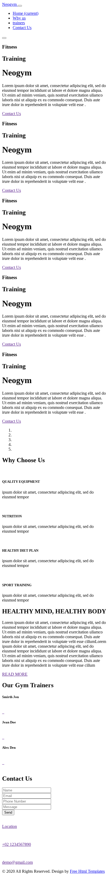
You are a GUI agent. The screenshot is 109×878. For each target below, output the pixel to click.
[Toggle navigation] (20, 6)
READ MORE (15, 674)
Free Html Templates (87, 871)
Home (25, 13)
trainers (19, 23)
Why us (19, 18)
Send (8, 812)
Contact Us (22, 27)
